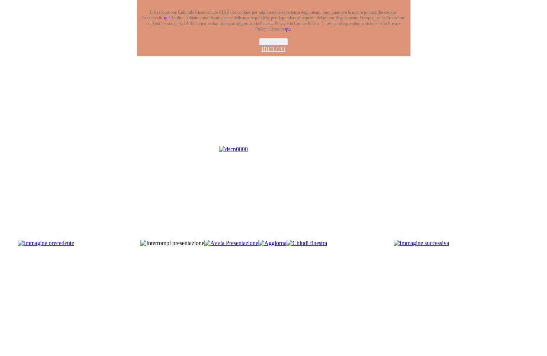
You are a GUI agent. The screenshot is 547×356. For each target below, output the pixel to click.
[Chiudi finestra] (307, 243)
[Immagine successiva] (421, 243)
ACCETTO (273, 42)
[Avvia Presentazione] (231, 243)
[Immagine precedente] (46, 243)
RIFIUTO (273, 49)
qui (167, 17)
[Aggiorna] (272, 243)
